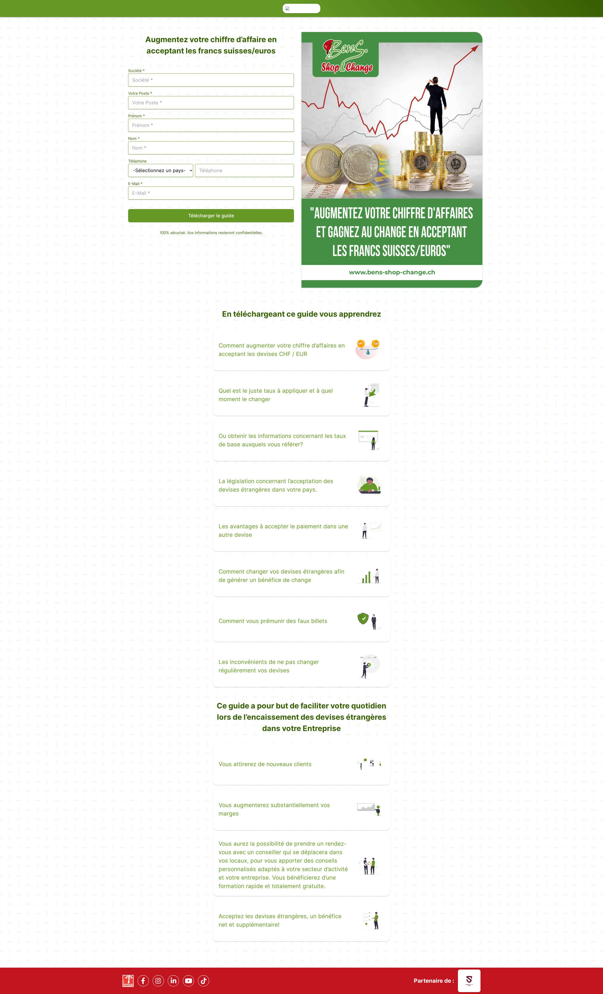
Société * (136, 70)
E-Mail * (135, 183)
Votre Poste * (140, 93)
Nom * (134, 138)
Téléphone (137, 161)
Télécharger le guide (211, 215)
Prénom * (136, 115)
